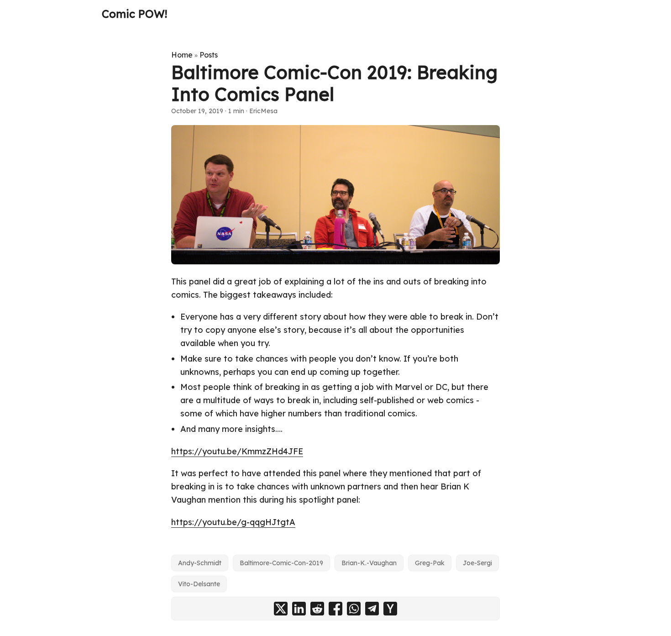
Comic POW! (134, 14)
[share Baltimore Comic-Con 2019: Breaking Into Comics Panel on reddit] (317, 608)
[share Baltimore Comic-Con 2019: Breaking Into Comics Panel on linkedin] (299, 608)
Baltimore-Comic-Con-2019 (281, 563)
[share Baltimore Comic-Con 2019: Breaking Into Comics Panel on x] (281, 608)
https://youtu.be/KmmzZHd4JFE (237, 451)
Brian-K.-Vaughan (369, 563)
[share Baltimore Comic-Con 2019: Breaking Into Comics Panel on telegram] (372, 608)
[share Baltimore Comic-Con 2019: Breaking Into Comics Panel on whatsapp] (354, 608)
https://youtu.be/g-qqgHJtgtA (233, 522)
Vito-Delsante (199, 584)
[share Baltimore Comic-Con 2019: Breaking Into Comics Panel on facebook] (335, 608)
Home (182, 54)
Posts (208, 54)
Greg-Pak (430, 563)
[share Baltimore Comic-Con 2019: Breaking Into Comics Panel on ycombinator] (390, 608)
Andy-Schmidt (199, 563)
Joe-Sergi (477, 563)
